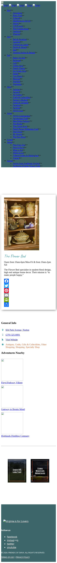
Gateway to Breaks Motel (13, 409)
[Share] (28, 304)
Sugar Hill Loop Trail (17, 470)
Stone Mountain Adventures (40, 470)
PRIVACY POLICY (23, 557)
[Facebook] (28, 281)
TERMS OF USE (7, 557)
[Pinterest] (28, 290)
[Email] (28, 295)
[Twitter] (28, 285)
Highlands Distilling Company (15, 436)
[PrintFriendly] (28, 299)
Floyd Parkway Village (12, 382)
